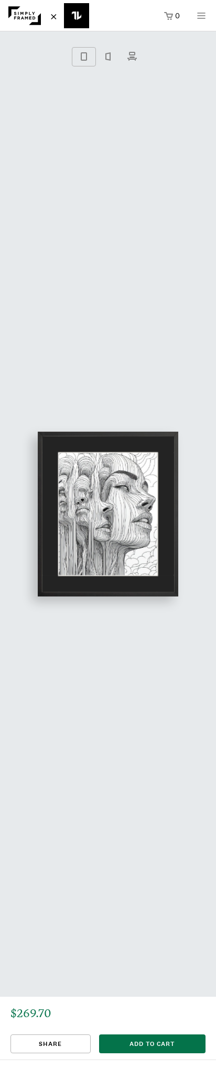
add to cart (152, 1044)
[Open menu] (201, 19)
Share (50, 1044)
